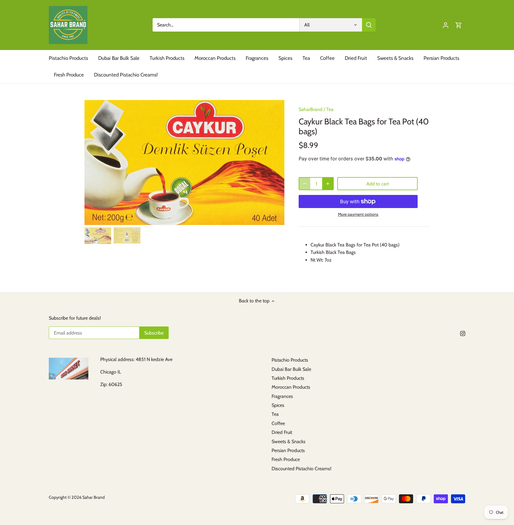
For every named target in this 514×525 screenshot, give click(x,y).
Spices (278, 405)
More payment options (358, 214)
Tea (329, 109)
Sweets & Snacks (288, 441)
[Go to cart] (458, 25)
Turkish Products (288, 378)
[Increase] (327, 183)
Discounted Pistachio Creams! (301, 468)
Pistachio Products (290, 360)
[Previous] (93, 162)
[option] (184, 162)
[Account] (445, 25)
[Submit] (369, 25)
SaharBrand (310, 109)
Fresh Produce (286, 459)
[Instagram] (462, 333)
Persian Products (288, 450)
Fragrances (282, 396)
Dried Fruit (282, 432)
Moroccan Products (291, 387)
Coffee (278, 423)
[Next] (275, 162)
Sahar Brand (93, 497)
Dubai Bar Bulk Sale (291, 369)
